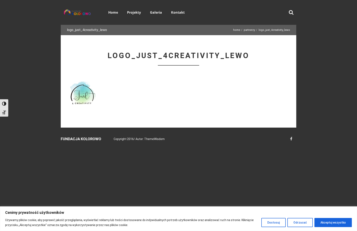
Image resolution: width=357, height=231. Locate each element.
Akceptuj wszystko (333, 222)
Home (236, 29)
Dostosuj (273, 222)
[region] (178, 218)
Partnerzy (249, 29)
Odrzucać (300, 222)
